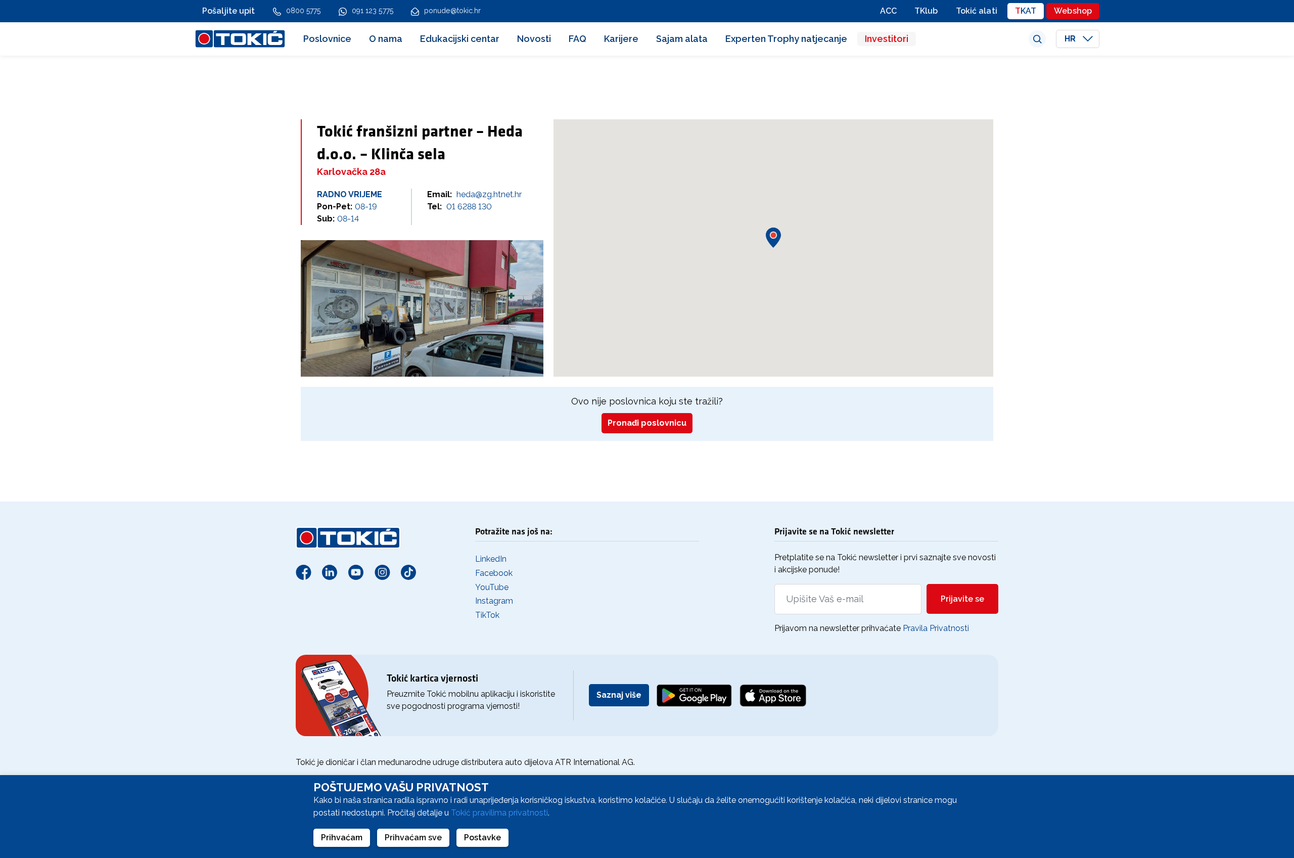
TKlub (926, 11)
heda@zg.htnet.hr (489, 194)
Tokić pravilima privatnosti (499, 813)
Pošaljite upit (228, 11)
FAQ (577, 38)
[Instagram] (382, 571)
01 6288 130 (469, 206)
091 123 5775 (372, 11)
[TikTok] (408, 571)
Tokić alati (976, 11)
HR (1071, 38)
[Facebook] (303, 571)
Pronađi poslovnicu (647, 423)
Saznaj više (618, 695)
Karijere (621, 38)
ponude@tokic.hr (452, 11)
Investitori (886, 38)
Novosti (534, 38)
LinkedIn (490, 559)
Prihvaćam (341, 837)
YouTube (492, 587)
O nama (385, 38)
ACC (888, 11)
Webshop (1073, 11)
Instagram (494, 601)
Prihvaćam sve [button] (413, 837)
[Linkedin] (329, 571)
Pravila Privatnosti (936, 628)
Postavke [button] (482, 837)
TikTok (487, 615)
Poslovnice (327, 38)
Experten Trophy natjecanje (786, 38)
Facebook (494, 573)
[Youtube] (355, 571)
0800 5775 (303, 11)
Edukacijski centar (459, 38)
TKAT (1025, 11)
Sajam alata (682, 38)
